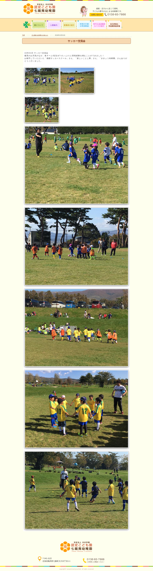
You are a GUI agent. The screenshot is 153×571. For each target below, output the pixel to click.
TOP (23, 35)
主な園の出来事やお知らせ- (40, 35)
